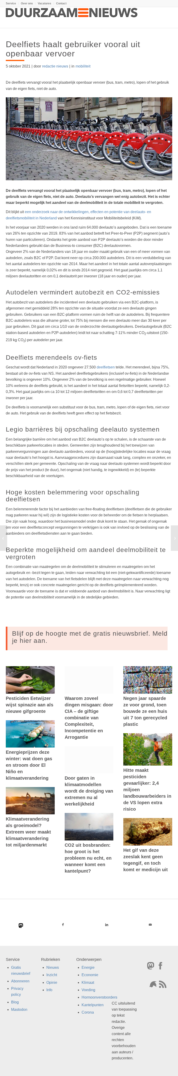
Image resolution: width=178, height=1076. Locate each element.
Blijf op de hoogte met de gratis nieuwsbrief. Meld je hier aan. (90, 637)
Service (11, 3)
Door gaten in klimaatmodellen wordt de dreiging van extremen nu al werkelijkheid (89, 791)
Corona (88, 1012)
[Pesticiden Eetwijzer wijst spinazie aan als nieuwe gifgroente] (30, 679)
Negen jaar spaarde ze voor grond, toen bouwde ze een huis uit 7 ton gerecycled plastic (145, 711)
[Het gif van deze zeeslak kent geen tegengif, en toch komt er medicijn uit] (147, 831)
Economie (90, 975)
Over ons (27, 3)
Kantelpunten (93, 1005)
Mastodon (19, 1010)
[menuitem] (12, 3)
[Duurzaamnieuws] (72, 17)
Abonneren (20, 981)
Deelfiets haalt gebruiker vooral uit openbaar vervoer (73, 49)
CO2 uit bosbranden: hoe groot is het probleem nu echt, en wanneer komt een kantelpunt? (88, 858)
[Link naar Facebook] (63, 924)
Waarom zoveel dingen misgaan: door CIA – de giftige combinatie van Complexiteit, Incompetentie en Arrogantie (89, 718)
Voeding (88, 990)
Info (49, 990)
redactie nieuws (55, 66)
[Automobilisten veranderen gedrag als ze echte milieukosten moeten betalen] (3, 538)
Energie (88, 967)
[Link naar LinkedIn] (107, 924)
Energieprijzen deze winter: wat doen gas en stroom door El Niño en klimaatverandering (29, 765)
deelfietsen (106, 367)
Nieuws (52, 967)
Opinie (51, 982)
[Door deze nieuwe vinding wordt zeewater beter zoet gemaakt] (174, 538)
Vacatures (44, 3)
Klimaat (88, 982)
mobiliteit (83, 66)
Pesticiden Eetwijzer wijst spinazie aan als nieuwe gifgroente (29, 705)
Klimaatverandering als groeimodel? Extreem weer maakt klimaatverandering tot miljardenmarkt (28, 831)
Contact (61, 3)
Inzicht (51, 975)
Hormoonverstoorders (99, 997)
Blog (15, 1002)
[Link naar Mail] (150, 924)
